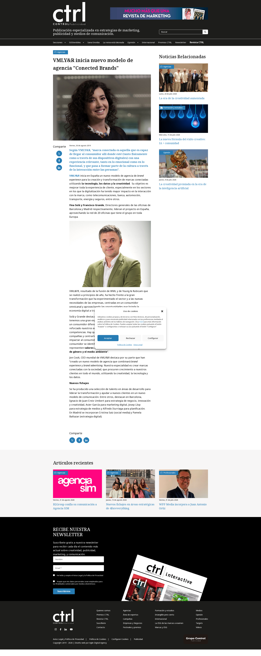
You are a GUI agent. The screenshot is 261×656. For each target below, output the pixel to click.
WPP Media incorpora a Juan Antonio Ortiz (183, 506)
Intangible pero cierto (164, 614)
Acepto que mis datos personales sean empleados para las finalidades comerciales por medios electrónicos (77, 582)
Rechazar (130, 338)
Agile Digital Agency (98, 642)
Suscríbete (101, 623)
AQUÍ (141, 322)
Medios (199, 610)
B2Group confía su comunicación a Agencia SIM (75, 506)
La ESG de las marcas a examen (169, 623)
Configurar (153, 338)
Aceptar (108, 338)
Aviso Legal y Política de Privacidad (68, 639)
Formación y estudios (164, 610)
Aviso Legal (137, 345)
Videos (199, 627)
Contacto (101, 627)
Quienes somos (103, 610)
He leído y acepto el (79, 575)
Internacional (161, 619)
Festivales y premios (132, 627)
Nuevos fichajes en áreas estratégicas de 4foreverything (130, 506)
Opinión (199, 614)
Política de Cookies (124, 345)
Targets (199, 623)
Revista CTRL (102, 619)
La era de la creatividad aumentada (181, 98)
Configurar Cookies (120, 639)
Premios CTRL (103, 614)
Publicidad (138, 639)
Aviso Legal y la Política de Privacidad (88, 575)
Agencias (127, 610)
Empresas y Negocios (132, 623)
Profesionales (202, 619)
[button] (162, 311)
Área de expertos (130, 614)
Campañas (127, 619)
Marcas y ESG (161, 627)
